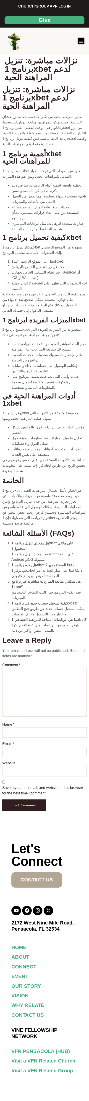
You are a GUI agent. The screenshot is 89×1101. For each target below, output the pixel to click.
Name (8, 724)
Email (8, 744)
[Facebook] (27, 910)
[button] (81, 41)
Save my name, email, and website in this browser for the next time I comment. (42, 790)
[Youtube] (16, 910)
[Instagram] (37, 910)
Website (9, 763)
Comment (11, 665)
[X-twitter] (48, 910)
